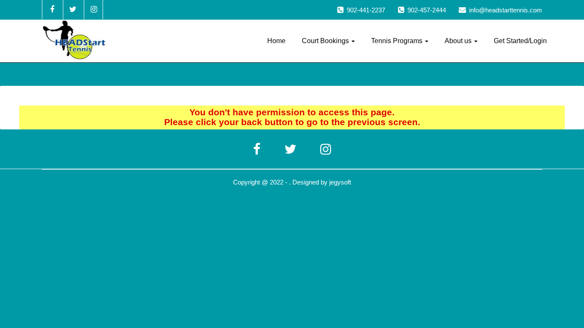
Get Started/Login (520, 40)
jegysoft (340, 182)
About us (459, 40)
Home (276, 40)
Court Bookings (326, 40)
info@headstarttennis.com (505, 10)
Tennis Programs (397, 40)
